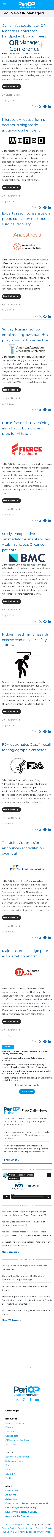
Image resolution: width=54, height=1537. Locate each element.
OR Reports (11, 1436)
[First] (25, 1366)
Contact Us (11, 1490)
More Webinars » (11, 1320)
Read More (9, 86)
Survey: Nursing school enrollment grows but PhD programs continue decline (25, 334)
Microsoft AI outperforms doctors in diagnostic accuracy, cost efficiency (23, 125)
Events (9, 1427)
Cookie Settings (26, 1528)
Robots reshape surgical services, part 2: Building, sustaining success (27, 1079)
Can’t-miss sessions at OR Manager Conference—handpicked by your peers (24, 30)
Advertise (11, 1499)
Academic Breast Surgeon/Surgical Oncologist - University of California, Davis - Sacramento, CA (24, 1213)
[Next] (28, 1366)
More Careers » (10, 1252)
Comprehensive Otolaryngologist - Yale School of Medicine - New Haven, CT (26, 1244)
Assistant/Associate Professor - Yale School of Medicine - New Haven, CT (23, 1223)
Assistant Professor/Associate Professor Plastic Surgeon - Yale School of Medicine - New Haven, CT (26, 1233)
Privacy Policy (9, 1528)
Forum (9, 1465)
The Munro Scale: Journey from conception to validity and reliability (25, 1052)
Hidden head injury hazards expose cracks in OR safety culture (25, 639)
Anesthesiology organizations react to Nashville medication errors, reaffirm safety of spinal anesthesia (26, 1135)
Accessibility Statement (19, 1516)
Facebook (10, 1469)
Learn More (27, 1091)
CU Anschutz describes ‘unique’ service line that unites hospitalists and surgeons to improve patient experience (26, 1121)
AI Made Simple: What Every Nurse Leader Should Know (26, 1312)
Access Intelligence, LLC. (17, 1524)
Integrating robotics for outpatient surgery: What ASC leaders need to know (26, 1072)
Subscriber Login (14, 1461)
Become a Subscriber (17, 1456)
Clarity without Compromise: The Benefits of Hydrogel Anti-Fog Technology (23, 1278)
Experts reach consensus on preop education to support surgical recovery (26, 218)
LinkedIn (10, 1474)
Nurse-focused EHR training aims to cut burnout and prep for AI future (26, 428)
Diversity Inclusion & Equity (21, 1512)
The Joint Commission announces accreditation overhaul (23, 848)
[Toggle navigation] (4, 5)
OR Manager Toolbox (17, 1440)
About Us (10, 1494)
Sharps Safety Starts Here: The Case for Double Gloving (24, 1288)
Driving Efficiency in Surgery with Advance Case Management (24, 1268)
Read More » (11, 1160)
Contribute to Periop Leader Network (26, 1503)
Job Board (11, 1444)
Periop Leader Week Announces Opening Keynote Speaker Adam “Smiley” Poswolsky (24, 1065)
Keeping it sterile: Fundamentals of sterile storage (23, 1059)
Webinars (10, 1431)
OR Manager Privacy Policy (20, 1507)
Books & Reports (14, 1423)
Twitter (9, 1478)
